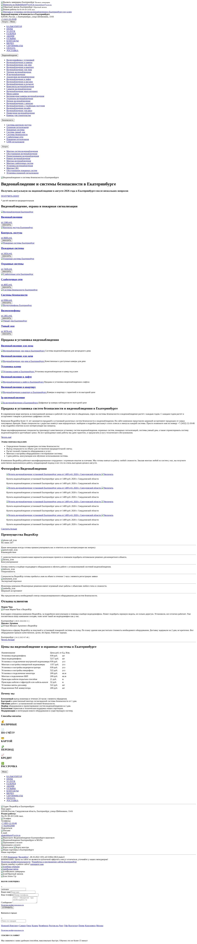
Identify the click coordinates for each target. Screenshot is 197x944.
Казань (35, 925)
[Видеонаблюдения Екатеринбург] (17, 212)
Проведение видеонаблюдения (20, 113)
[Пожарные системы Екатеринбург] (18, 243)
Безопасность (7, 120)
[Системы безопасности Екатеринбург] (19, 290)
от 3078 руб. (6, 331)
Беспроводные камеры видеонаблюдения (25, 96)
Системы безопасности (17, 134)
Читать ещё (6, 437)
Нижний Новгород (9, 925)
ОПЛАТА (10, 48)
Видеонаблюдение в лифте (18, 79)
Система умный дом (15, 132)
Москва (99, 925)
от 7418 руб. (6, 269)
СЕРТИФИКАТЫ (14, 46)
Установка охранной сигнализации (22, 173)
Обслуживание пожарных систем (21, 170)
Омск (28, 925)
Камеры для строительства (18, 115)
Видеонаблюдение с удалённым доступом (25, 106)
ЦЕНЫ (9, 29)
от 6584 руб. (6, 300)
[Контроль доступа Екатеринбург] (17, 227)
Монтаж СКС (12, 168)
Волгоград (73, 925)
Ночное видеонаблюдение (18, 101)
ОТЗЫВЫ (11, 38)
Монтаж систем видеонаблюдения (22, 151)
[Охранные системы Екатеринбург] (17, 259)
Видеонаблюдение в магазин (19, 82)
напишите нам (37, 864)
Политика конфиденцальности (12, 905)
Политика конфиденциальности (15, 862)
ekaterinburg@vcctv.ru (10, 835)
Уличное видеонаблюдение (18, 72)
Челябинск (43, 925)
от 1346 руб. (6, 222)
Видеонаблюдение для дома (19, 69)
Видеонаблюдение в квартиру (20, 67)
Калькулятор (12, 869)
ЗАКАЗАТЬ (6, 225)
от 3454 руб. (6, 253)
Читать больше (8, 639)
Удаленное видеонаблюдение (19, 98)
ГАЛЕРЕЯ (11, 34)
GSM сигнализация (15, 142)
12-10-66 (8, 19)
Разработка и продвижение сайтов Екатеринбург (54, 862)
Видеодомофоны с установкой (20, 60)
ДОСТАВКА (12, 50)
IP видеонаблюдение (15, 74)
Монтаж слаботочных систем (19, 163)
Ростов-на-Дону (56, 925)
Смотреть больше (9, 529)
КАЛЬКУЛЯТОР (14, 26)
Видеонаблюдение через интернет (22, 91)
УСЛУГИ (10, 31)
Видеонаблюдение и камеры (19, 62)
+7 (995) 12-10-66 (9, 823)
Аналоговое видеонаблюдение (20, 77)
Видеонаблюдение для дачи (19, 65)
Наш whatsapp (13, 866)
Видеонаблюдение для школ (19, 110)
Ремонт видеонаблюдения (18, 158)
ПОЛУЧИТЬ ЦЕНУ (10, 196)
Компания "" (18, 857)
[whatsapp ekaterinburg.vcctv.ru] (4, 866)
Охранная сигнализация (17, 127)
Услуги (5, 147)
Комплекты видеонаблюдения (20, 86)
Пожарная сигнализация (17, 139)
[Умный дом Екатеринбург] (14, 321)
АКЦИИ (10, 36)
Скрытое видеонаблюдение (18, 89)
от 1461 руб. (6, 315)
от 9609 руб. (6, 238)
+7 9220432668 (8, 826)
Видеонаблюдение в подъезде (20, 84)
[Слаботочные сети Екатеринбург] (17, 274)
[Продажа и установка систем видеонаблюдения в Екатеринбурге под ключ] (36, 12)
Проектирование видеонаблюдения (22, 156)
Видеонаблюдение (9, 55)
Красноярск (90, 925)
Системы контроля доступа (18, 125)
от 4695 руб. (6, 284)
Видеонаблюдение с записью (19, 103)
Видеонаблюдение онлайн (18, 108)
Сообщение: (6, 902)
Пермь (81, 925)
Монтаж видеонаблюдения (18, 161)
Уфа (66, 925)
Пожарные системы (15, 130)
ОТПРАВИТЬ (7, 908)
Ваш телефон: (7, 895)
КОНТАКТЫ (12, 41)
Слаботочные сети (14, 137)
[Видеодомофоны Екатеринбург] (16, 305)
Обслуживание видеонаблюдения (21, 153)
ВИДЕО (10, 43)
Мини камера (12, 94)
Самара (22, 925)
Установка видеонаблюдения (19, 166)
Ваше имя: (6, 892)
